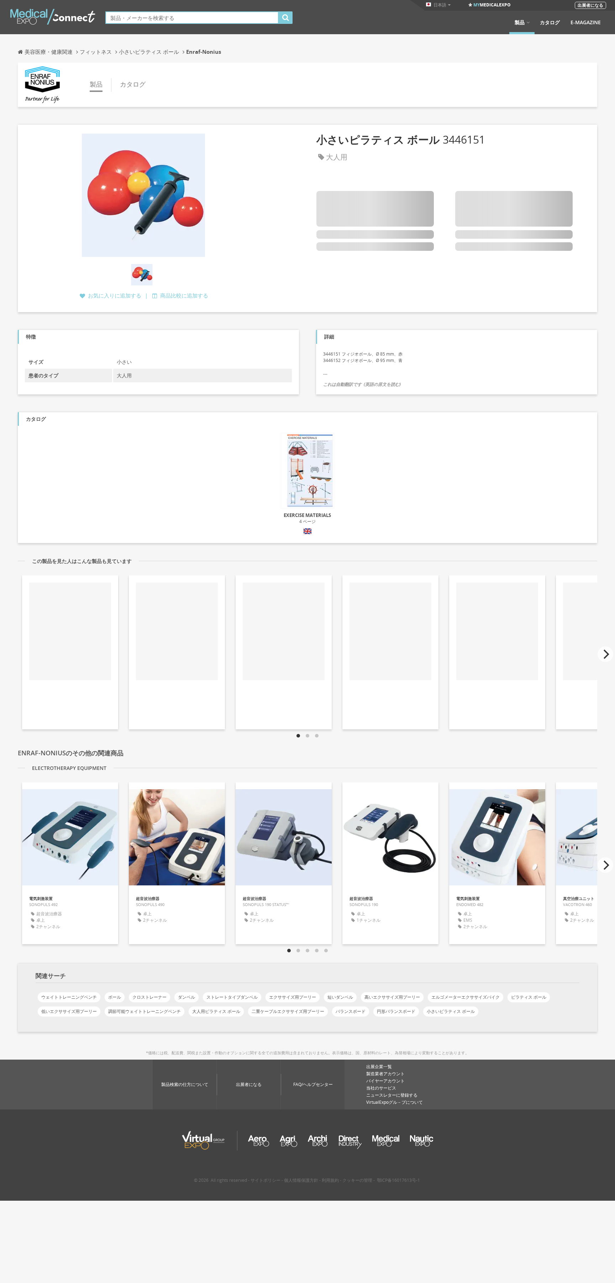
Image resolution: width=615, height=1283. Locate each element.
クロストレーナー (149, 997)
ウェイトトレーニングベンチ (69, 997)
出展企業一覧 (379, 1067)
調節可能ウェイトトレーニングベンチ (144, 1011)
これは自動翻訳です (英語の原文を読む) (362, 384)
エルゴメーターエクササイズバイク (465, 997)
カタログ (550, 22)
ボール (114, 997)
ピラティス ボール (528, 997)
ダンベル (186, 997)
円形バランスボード (396, 1011)
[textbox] (192, 17)
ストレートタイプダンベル (232, 997)
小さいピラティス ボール (451, 1011)
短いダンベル (340, 997)
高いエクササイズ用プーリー (392, 997)
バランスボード (351, 1011)
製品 (520, 22)
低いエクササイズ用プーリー (69, 1011)
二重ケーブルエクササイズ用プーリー (288, 1011)
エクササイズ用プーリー (292, 997)
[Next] (605, 654)
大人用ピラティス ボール (216, 1011)
